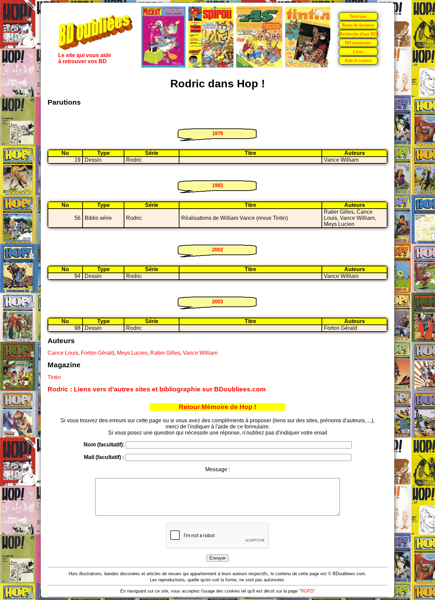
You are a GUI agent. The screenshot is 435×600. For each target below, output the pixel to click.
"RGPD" (307, 591)
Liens (358, 51)
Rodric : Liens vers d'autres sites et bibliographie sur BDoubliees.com (157, 389)
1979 (217, 133)
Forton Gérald (97, 353)
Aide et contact (358, 60)
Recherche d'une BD (358, 33)
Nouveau (358, 16)
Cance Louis (63, 353)
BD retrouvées (358, 42)
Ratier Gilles (165, 353)
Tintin (54, 377)
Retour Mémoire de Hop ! (217, 406)
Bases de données (358, 25)
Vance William (200, 353)
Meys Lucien (132, 353)
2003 (217, 301)
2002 (217, 249)
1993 (217, 185)
